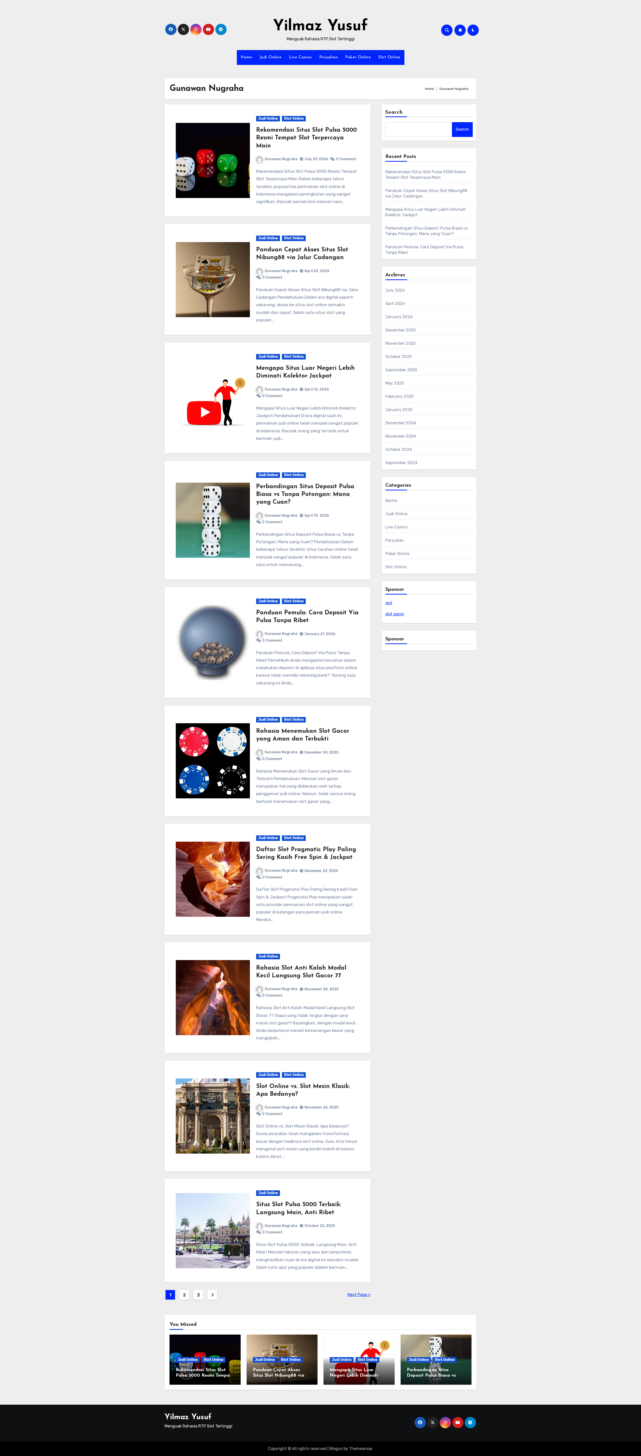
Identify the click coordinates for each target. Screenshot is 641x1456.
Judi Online (271, 57)
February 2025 (399, 396)
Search (394, 112)
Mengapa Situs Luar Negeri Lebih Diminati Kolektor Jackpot (354, 1375)
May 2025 (394, 383)
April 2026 (395, 303)
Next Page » (359, 1294)
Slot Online (389, 57)
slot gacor (394, 614)
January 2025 (398, 409)
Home (246, 57)
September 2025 (401, 370)
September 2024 (401, 462)
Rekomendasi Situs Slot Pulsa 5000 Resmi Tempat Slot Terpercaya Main (306, 138)
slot (388, 603)
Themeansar (360, 1448)
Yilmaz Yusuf (320, 26)
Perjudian (328, 57)
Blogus (336, 1448)
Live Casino (300, 57)
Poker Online (358, 57)
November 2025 (400, 343)
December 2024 (400, 423)
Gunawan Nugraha (281, 159)
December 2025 (400, 330)
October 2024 (398, 449)
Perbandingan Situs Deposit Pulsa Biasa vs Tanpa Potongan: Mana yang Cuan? (305, 494)
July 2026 (395, 290)
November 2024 (400, 436)
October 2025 (398, 356)
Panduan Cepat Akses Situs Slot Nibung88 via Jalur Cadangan (278, 1375)
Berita (391, 500)
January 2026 (399, 316)
